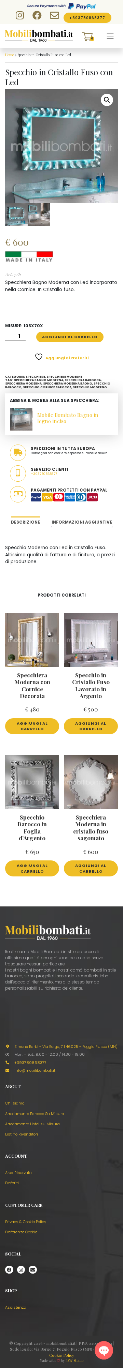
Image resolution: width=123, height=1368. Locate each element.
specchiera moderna (23, 383)
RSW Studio (74, 1360)
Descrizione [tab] (25, 522)
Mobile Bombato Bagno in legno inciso (67, 417)
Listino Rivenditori (21, 1134)
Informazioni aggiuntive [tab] (82, 522)
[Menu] (110, 36)
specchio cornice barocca (47, 387)
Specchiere (35, 377)
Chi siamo (14, 1103)
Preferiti (12, 1183)
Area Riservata (18, 1172)
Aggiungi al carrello (69, 337)
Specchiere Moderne (64, 377)
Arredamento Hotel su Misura (32, 1124)
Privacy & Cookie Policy (25, 1221)
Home (9, 54)
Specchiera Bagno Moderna (38, 380)
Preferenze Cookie (21, 1232)
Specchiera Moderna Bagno (67, 383)
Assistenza (15, 1307)
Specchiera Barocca (83, 380)
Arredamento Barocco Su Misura (34, 1113)
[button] (107, 100)
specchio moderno (90, 387)
